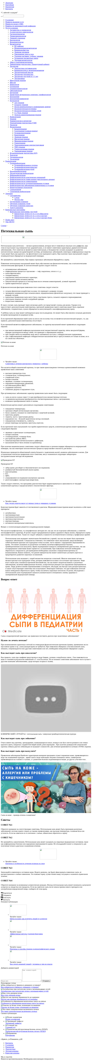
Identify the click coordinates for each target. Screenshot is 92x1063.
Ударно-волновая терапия (24, 149)
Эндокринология (16, 157)
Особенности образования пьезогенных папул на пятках (22, 1003)
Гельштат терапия (21, 105)
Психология (14, 101)
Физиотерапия (15, 127)
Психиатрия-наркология (19, 99)
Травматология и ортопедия (20, 121)
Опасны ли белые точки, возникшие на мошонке (19, 1007)
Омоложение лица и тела (24, 54)
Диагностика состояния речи (25, 68)
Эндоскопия (14, 159)
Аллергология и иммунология (21, 32)
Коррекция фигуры (21, 50)
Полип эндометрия (12, 1019)
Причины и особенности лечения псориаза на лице (25, 863)
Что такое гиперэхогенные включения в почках (19, 1011)
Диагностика (10, 1049)
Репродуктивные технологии (21, 187)
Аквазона (9, 193)
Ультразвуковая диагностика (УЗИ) (23, 123)
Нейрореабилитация (17, 175)
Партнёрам (9, 5)
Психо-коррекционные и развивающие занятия (32, 107)
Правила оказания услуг (14, 22)
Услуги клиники (11, 28)
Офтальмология (16, 91)
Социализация (15, 189)
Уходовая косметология (23, 60)
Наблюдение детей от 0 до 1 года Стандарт (30, 216)
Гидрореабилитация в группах (26, 165)
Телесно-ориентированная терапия (27, 115)
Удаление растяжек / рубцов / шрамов (28, 56)
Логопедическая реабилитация (21, 173)
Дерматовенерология (18, 36)
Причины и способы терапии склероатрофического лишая (32, 949)
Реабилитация (15, 117)
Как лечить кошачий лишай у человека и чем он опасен (31, 964)
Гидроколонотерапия (22, 133)
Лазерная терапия (21, 137)
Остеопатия (14, 86)
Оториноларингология (18, 88)
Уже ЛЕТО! (9, 222)
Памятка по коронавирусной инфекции (20, 26)
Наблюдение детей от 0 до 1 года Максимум (31, 214)
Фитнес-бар (18, 200)
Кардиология (15, 40)
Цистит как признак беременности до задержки (19, 999)
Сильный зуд (10, 1027)
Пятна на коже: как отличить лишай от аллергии (28, 919)
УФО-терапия (19, 147)
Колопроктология (16, 42)
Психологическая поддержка (25, 109)
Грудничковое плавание (19, 202)
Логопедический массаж (23, 72)
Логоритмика (19, 78)
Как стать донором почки (10, 995)
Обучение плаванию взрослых (21, 206)
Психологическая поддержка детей (27, 111)
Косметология (15, 44)
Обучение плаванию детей (20, 204)
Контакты (9, 9)
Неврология (14, 84)
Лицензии (9, 3)
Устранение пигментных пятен (26, 58)
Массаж (13, 82)
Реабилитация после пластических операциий (27, 177)
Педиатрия (14, 93)
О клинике (9, 20)
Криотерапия (19, 135)
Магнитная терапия (21, 139)
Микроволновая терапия (23, 141)
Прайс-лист (9, 220)
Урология (13, 125)
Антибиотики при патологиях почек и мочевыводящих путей (24, 991)
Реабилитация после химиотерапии (23, 181)
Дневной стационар (17, 38)
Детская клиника (11, 1051)
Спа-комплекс (15, 195)
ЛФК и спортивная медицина (21, 62)
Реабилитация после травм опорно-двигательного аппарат (32, 179)
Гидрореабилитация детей (24, 169)
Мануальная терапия (18, 80)
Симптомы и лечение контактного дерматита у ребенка (26, 364)
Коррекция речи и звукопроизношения (29, 70)
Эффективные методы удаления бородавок (26, 934)
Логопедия (14, 66)
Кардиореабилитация (18, 171)
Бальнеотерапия (20, 129)
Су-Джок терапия (21, 113)
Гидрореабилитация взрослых (25, 167)
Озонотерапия (19, 143)
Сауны (16, 198)
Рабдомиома (10, 1035)
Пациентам (9, 7)
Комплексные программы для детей (23, 212)
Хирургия (14, 155)
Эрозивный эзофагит (13, 1023)
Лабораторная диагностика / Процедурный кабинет (29, 64)
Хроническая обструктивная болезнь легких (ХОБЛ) (25, 1031)
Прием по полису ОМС (14, 24)
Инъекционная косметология (25, 48)
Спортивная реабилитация (20, 191)
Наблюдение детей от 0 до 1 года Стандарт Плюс (33, 218)
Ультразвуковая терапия (23, 151)
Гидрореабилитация (17, 163)
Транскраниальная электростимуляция (29, 145)
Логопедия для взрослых (23, 74)
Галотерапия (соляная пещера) (26, 131)
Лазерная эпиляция (21, 52)
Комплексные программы (15, 210)
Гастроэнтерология (17, 34)
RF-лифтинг (19, 46)
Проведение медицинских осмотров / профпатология (30, 95)
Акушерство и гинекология (20, 30)
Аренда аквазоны (16, 208)
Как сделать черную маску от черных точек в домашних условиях (30, 503)
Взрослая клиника (12, 1053)
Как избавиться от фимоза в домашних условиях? (20, 987)
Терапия (13, 119)
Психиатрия (14, 97)
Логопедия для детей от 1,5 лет (26, 76)
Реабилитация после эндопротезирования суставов (29, 183)
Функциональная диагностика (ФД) (23, 153)
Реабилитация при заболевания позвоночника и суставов (32, 185)
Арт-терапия (19, 103)
